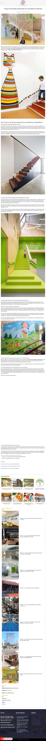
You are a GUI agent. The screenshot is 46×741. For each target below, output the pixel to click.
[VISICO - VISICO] (23, 3)
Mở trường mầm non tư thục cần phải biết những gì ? (10, 464)
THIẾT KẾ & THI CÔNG (6, 700)
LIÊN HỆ (3, 702)
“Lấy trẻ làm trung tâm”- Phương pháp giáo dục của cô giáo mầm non (22, 731)
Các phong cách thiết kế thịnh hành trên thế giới (22, 717)
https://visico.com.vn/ (10, 727)
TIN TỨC (3, 704)
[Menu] (1, 3)
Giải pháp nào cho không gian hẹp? (22, 727)
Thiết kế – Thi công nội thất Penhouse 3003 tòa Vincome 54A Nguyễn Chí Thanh (22, 723)
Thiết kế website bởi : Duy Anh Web (23, 739)
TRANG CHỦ (4, 698)
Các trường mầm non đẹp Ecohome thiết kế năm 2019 (10, 466)
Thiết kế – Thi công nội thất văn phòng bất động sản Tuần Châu (23, 720)
